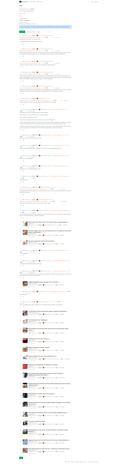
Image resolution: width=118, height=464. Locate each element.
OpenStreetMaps (23, 18)
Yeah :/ (51, 301)
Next (21, 458)
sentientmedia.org (32, 395)
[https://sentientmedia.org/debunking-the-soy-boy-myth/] (25, 395)
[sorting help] (49, 31)
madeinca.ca (30, 366)
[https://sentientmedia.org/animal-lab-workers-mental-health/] (25, 404)
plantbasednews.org (32, 283)
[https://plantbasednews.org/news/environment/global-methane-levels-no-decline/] (25, 431)
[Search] (89, 1)
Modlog (72, 461)
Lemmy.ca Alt (22, 13)
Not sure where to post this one (56, 291)
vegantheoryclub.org (32, 242)
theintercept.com (31, 376)
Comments (28, 31)
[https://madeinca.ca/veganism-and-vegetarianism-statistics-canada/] (25, 366)
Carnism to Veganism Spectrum (58, 109)
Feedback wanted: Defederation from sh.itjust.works (30, 37)
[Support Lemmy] (43, 1)
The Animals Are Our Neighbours (59, 250)
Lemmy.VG (25, 1)
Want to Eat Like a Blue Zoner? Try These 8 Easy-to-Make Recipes (33, 189)
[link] (44, 37)
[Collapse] (21, 35)
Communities (32, 1)
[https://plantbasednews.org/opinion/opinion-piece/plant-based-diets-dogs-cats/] (25, 450)
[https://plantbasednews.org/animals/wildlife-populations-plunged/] (25, 283)
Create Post (39, 1)
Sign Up (96, 1)
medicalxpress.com (32, 386)
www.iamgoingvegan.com (33, 312)
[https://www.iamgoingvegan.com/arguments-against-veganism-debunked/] (25, 313)
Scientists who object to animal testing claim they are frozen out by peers (34, 100)
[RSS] (51, 31)
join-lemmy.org (94, 461)
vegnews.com (31, 223)
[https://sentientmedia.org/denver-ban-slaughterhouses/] (25, 414)
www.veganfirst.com (32, 233)
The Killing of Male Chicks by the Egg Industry (59, 176)
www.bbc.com (31, 331)
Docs (85, 461)
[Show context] (42, 37)
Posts (33, 31)
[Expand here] (25, 242)
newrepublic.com (31, 340)
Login (92, 1)
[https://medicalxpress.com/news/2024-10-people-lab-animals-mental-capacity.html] (25, 385)
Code (89, 461)
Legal (76, 461)
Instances (81, 461)
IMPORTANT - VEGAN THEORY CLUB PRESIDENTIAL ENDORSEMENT (34, 201)
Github (20, 16)
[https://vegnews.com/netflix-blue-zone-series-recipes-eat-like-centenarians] (25, 223)
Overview (22, 31)
